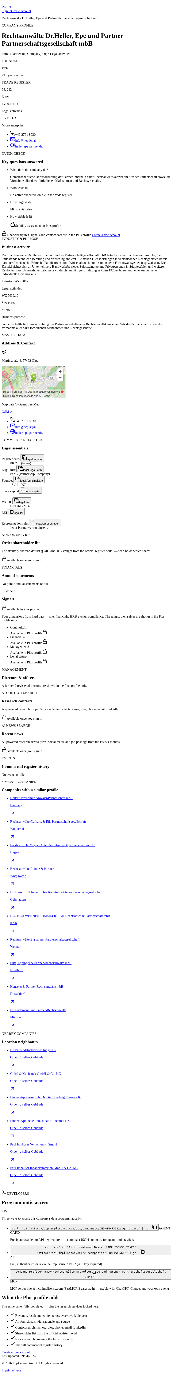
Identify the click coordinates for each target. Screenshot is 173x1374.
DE (4, 7)
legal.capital (33, 491)
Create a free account (106, 235)
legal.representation (47, 523)
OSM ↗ (7, 411)
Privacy (16, 1370)
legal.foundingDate (31, 480)
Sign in (6, 11)
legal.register (35, 459)
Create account (21, 11)
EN (8, 7)
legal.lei (18, 512)
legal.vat (24, 502)
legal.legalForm (32, 470)
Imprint (6, 1370)
